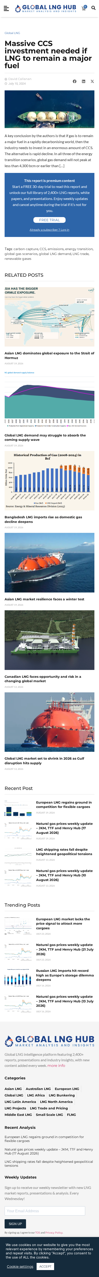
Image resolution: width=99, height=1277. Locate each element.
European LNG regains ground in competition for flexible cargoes (64, 804)
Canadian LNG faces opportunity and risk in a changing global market (43, 679)
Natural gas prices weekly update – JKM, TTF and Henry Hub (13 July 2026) (64, 1001)
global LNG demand (55, 254)
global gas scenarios (21, 254)
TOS (37, 1232)
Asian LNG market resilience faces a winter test (44, 599)
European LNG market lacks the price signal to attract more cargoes (63, 923)
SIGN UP (15, 1224)
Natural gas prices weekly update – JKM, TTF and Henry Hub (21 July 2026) (64, 949)
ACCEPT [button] (45, 1266)
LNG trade (81, 254)
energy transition (79, 249)
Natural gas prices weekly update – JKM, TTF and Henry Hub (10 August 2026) (64, 875)
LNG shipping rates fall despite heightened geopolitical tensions (64, 851)
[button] (74, 81)
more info (56, 1065)
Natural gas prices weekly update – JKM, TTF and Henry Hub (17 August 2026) (64, 828)
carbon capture (26, 249)
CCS (43, 249)
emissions (56, 249)
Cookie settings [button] (20, 1267)
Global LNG (12, 33)
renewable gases (18, 259)
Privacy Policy (54, 1232)
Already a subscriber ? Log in (49, 229)
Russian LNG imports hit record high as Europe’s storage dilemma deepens (65, 975)
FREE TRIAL (49, 220)
